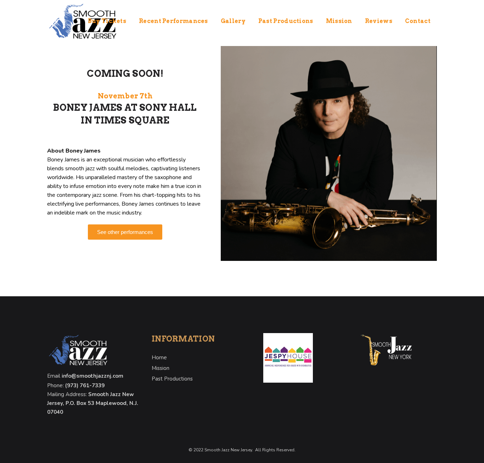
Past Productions (172, 378)
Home (159, 357)
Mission (160, 368)
